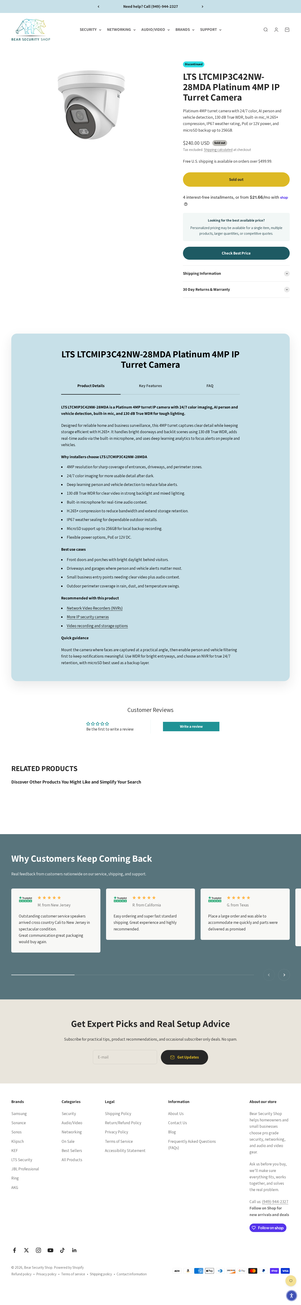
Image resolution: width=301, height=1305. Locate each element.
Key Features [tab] (150, 385)
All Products (72, 1159)
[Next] (202, 6)
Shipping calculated (218, 149)
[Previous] (98, 6)
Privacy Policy (116, 1132)
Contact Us (177, 1122)
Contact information (132, 1274)
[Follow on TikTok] (62, 1250)
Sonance (18, 1122)
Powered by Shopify (69, 1267)
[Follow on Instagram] (38, 1250)
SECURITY (88, 29)
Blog (172, 1132)
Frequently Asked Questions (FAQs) (192, 1144)
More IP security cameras (88, 616)
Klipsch (17, 1141)
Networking (72, 1132)
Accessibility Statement (125, 1150)
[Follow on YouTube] (50, 1250)
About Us (176, 1113)
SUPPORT (208, 29)
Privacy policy (46, 1274)
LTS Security (21, 1159)
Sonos (16, 1132)
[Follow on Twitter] (26, 1250)
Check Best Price (236, 253)
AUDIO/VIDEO (153, 29)
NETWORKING (119, 29)
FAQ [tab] (210, 385)
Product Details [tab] (90, 385)
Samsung (19, 1113)
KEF (14, 1150)
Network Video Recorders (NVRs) (95, 608)
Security (69, 1113)
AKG (14, 1187)
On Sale (68, 1141)
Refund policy (21, 1274)
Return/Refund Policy (123, 1122)
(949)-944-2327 (275, 1201)
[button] (291, 1295)
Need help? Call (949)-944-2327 (150, 6)
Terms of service (73, 1274)
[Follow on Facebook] (14, 1250)
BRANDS (182, 29)
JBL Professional (25, 1169)
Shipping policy (101, 1274)
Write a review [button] (191, 726)
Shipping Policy (118, 1113)
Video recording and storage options (97, 625)
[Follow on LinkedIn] (74, 1250)
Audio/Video (72, 1122)
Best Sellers (72, 1150)
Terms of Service (119, 1141)
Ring (15, 1178)
